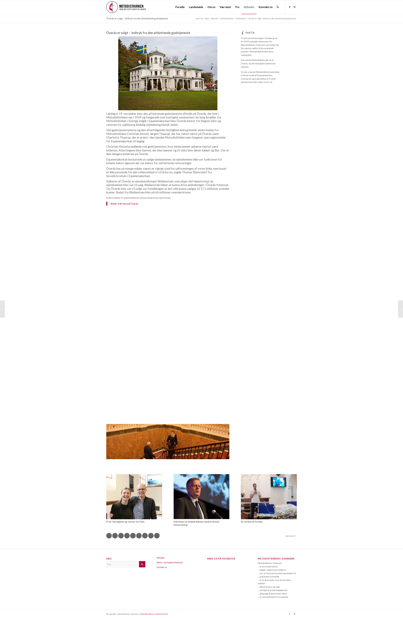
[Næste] (222, 441)
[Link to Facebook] (289, 7)
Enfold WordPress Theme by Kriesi (154, 614)
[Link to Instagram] (294, 7)
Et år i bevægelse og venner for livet (125, 521)
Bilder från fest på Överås (124, 203)
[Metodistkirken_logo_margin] (126, 7)
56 (139, 536)
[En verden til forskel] (269, 496)
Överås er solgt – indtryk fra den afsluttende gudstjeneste (137, 18)
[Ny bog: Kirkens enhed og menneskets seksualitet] (2, 309)
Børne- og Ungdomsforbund (170, 562)
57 (145, 536)
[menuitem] (180, 7)
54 (127, 536)
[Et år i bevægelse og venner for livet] (134, 496)
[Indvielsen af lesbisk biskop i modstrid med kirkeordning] (202, 496)
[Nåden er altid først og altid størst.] (400, 309)
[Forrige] (113, 441)
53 (121, 536)
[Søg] (278, 7)
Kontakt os (162, 567)
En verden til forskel (252, 521)
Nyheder (161, 558)
